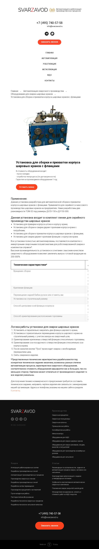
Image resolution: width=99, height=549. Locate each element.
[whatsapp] (52, 34)
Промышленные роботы (60, 426)
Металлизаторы (57, 434)
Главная (49, 53)
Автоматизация (49, 58)
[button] (49, 42)
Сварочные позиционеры (61, 419)
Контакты (49, 81)
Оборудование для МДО (60, 437)
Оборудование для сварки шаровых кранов (32, 94)
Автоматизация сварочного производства (43, 91)
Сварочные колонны (59, 422)
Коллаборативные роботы (61, 430)
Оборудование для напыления (62, 457)
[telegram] (47, 34)
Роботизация (49, 64)
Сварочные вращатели (60, 415)
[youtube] (16, 419)
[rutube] (12, 419)
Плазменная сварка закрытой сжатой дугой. (68, 488)
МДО (49, 75)
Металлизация (49, 69)
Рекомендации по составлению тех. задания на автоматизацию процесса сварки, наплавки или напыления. (69, 470)
